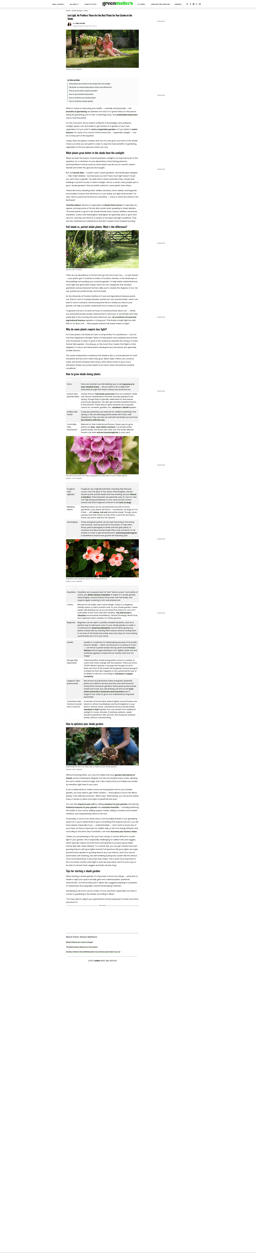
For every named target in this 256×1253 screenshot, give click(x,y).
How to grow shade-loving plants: (81, 94)
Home (68, 10)
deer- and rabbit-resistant (103, 427)
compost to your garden (115, 804)
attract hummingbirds (107, 432)
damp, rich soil (100, 512)
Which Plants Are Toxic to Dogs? (79, 942)
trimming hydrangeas (126, 533)
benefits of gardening (76, 111)
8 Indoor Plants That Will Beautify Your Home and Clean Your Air (93, 952)
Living (86, 10)
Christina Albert (73, 205)
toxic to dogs (125, 502)
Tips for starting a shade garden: (81, 101)
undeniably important (126, 114)
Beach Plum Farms (113, 205)
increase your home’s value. (124, 831)
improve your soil (86, 804)
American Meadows (101, 628)
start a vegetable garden (103, 129)
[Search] (187, 3)
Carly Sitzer (80, 23)
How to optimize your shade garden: (82, 98)
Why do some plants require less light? (83, 91)
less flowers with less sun (93, 420)
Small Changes (77, 10)
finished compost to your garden (81, 807)
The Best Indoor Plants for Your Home (82, 947)
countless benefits (110, 807)
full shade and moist (105, 394)
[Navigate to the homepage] (117, 3)
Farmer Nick (78, 172)
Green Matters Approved (160, 4)
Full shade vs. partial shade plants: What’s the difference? (90, 87)
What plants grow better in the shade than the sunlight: (90, 84)
